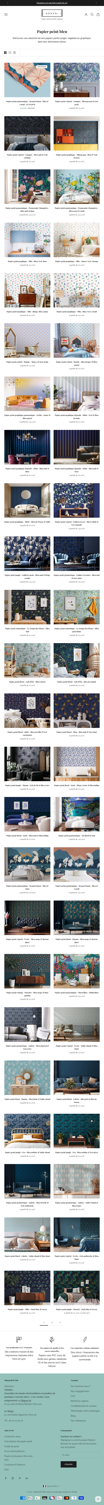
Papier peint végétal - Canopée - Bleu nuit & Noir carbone (27, 156)
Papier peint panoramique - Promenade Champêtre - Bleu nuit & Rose (27, 209)
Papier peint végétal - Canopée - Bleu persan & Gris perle (76, 102)
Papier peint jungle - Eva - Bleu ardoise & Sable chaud (27, 1152)
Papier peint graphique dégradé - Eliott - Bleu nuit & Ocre (76, 470)
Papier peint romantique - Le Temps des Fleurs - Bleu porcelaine (77, 630)
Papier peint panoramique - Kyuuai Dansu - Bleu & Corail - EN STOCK (27, 102)
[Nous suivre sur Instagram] (12, 1478)
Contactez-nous (12, 1436)
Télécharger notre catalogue (85, 1411)
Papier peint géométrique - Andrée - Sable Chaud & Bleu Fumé (76, 1204)
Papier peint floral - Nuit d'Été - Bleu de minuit (76, 682)
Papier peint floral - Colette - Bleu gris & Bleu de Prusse (77, 1100)
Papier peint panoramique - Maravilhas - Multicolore (77, 992)
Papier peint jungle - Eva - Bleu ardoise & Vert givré (76, 1152)
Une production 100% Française (19, 1347)
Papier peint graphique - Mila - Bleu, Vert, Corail (77, 311)
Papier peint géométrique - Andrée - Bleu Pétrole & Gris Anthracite (27, 1204)
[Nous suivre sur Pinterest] (19, 1478)
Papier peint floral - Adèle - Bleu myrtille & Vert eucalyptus (27, 733)
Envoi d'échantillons (14, 1451)
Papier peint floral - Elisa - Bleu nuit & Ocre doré (76, 732)
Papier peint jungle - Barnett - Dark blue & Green (76, 1309)
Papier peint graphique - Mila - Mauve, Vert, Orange (76, 261)
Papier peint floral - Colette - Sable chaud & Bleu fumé (27, 1256)
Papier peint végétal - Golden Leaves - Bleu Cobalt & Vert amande (76, 523)
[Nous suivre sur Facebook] (5, 1478)
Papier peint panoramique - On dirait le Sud (76, 835)
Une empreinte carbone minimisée (85, 1348)
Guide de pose (11, 1446)
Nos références (78, 1420)
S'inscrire (69, 1464)
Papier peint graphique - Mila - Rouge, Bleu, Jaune (27, 311)
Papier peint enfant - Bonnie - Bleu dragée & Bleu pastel (76, 363)
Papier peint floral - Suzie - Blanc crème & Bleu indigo (76, 785)
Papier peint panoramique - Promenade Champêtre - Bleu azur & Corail (77, 209)
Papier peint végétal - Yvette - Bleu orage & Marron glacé (27, 940)
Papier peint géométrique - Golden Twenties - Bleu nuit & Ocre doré (77, 576)
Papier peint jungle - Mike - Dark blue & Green (27, 1309)
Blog (73, 1416)
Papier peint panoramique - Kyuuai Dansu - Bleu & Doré (27, 887)
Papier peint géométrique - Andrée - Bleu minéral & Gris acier (27, 1047)
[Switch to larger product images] (5, 52)
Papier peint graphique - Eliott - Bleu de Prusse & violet (27, 522)
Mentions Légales (80, 1401)
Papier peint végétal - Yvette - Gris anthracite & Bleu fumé (77, 1257)
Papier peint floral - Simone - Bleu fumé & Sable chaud (27, 1099)
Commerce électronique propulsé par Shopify (61, 1492)
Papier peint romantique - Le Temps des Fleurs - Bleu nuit (27, 630)
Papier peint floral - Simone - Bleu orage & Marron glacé (77, 940)
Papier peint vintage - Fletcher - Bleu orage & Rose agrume (27, 994)
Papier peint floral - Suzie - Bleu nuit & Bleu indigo (27, 835)
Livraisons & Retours (14, 1464)
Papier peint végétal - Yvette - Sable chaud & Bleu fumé (76, 1047)
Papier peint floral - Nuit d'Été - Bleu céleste (27, 682)
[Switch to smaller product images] (10, 52)
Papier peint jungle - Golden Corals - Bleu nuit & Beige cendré (27, 576)
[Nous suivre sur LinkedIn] (26, 1478)
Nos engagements (80, 1391)
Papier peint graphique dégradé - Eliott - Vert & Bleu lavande (76, 416)
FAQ (6, 1469)
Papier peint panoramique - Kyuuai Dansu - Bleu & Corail (77, 887)
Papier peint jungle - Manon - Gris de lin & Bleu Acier (27, 785)
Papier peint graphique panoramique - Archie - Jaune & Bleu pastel (27, 416)
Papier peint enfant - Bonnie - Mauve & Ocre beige (27, 362)
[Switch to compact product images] (14, 52)
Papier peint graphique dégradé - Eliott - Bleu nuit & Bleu (27, 470)
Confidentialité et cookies (84, 1406)
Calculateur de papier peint (18, 1441)
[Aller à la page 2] (60, 1322)
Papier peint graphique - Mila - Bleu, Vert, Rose (27, 261)
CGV (73, 1396)
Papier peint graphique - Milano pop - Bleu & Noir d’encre (76, 156)
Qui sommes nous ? (81, 1386)
